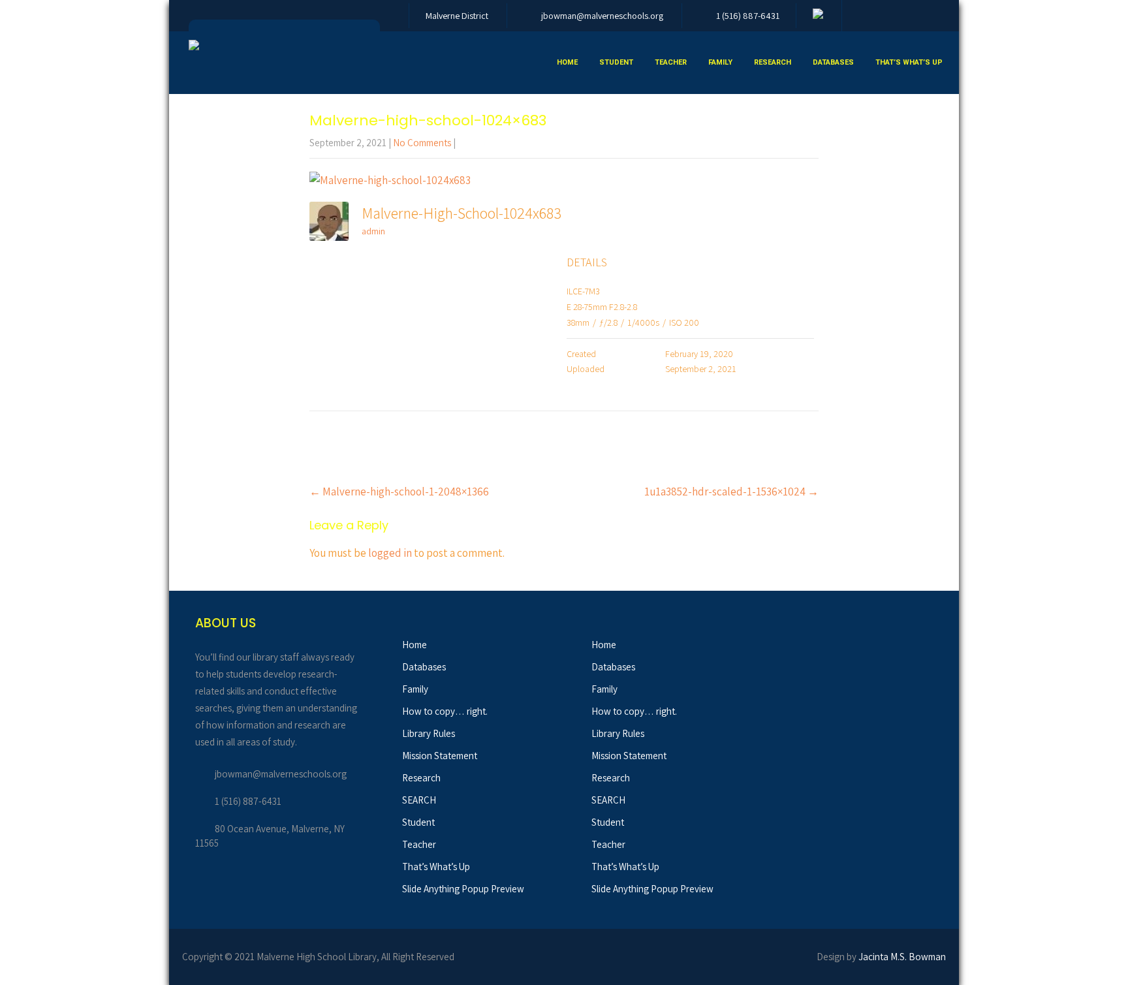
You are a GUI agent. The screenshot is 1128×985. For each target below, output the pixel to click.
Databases (833, 62)
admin (373, 231)
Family (720, 62)
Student (616, 62)
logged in (390, 553)
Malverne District (457, 16)
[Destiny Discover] (818, 16)
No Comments (422, 142)
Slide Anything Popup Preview (463, 889)
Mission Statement (439, 755)
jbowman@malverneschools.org (602, 16)
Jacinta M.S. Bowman (902, 956)
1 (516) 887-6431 (747, 16)
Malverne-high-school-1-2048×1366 (399, 491)
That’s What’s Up (909, 62)
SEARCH (419, 800)
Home (567, 62)
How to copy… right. (445, 711)
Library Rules (428, 733)
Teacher (671, 62)
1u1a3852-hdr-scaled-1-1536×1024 (731, 491)
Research (772, 62)
